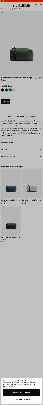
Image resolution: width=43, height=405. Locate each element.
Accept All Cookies (21, 392)
